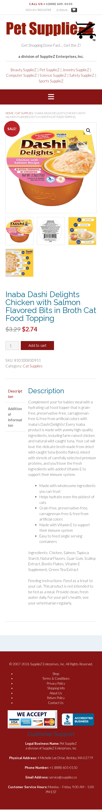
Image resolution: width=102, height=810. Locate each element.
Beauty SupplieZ (24, 70)
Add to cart (37, 346)
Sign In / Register (38, 10)
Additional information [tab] (15, 417)
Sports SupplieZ (51, 81)
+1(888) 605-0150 (58, 4)
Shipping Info (56, 688)
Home (9, 113)
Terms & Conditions (56, 678)
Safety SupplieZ (81, 75)
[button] (51, 97)
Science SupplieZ (53, 75)
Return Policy (56, 698)
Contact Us (56, 703)
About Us (56, 693)
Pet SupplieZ (49, 70)
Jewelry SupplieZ (75, 70)
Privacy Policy (56, 683)
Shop (55, 674)
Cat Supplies (24, 113)
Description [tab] (15, 394)
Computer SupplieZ (21, 75)
